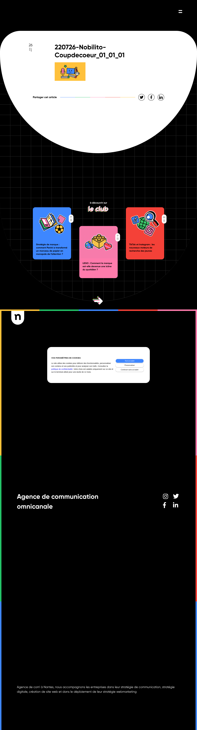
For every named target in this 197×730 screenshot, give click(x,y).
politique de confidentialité (62, 369)
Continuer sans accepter (130, 370)
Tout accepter (130, 361)
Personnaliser (130, 365)
